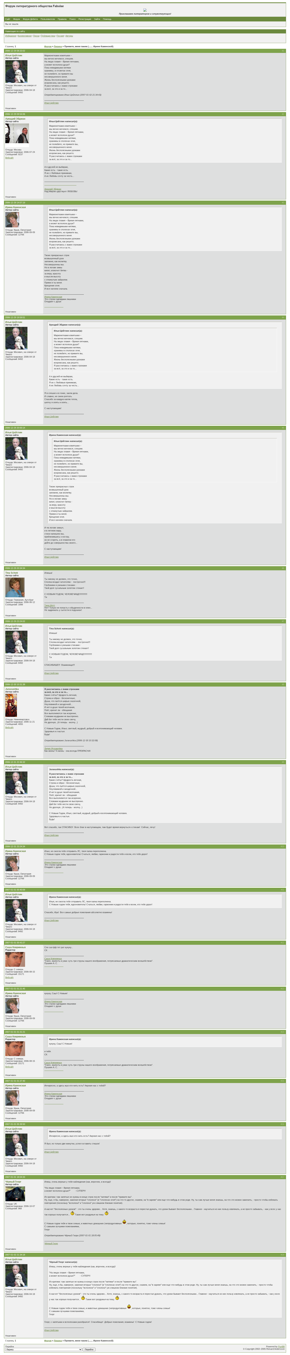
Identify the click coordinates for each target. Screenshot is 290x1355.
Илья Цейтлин (13, 55)
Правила (62, 19)
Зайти (97, 19)
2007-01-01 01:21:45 (15, 988)
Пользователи (48, 19)
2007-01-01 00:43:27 (15, 942)
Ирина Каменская (15, 207)
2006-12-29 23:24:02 (15, 621)
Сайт (8, 19)
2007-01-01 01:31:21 (15, 1032)
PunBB (281, 1346)
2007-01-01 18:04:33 (15, 1177)
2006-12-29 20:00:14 (15, 428)
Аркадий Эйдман (15, 118)
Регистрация (85, 19)
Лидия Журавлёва (53, 748)
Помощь (107, 19)
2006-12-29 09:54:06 (15, 114)
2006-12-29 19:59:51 (15, 317)
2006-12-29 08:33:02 (15, 51)
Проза (36, 36)
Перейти (9, 1346)
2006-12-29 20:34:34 (15, 568)
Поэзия (60, 36)
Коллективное (25, 36)
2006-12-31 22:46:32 (15, 762)
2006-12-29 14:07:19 (15, 202)
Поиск (72, 19)
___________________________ (60, 184)
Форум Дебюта (30, 19)
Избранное (10, 36)
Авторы (69, 36)
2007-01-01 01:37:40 (15, 1081)
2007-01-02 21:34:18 (15, 1255)
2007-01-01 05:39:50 (15, 1124)
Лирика (58, 46)
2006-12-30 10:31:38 (15, 684)
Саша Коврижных (15, 947)
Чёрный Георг (13, 1181)
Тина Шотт (49, 605)
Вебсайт (9, 158)
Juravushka (12, 689)
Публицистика (48, 36)
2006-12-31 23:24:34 (15, 846)
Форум (16, 19)
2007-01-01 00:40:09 (15, 890)
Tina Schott (11, 572)
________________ (53, 306)
